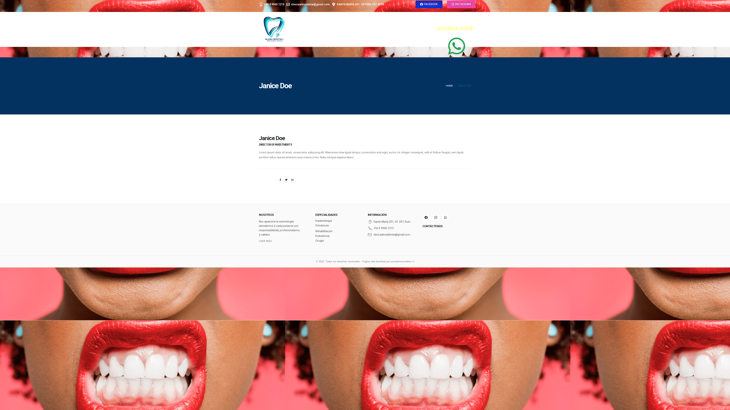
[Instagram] (436, 217)
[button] (429, 4)
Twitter (286, 179)
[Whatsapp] (445, 217)
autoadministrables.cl (402, 261)
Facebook (280, 179)
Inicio (322, 29)
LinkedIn (292, 179)
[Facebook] (426, 217)
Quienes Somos (342, 29)
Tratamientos (370, 29)
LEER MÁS (265, 241)
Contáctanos (396, 29)
